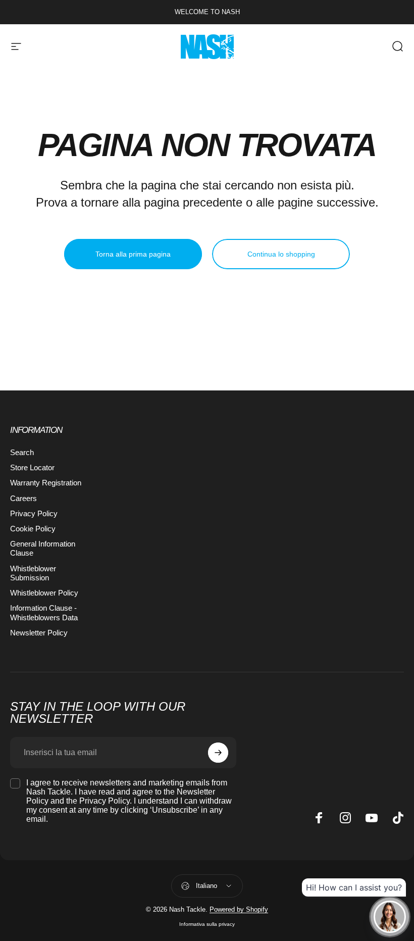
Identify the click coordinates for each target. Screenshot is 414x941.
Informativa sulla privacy (207, 924)
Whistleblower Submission (33, 573)
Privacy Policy (34, 514)
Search (22, 453)
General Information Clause (42, 548)
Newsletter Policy (39, 633)
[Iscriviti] (218, 752)
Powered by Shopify (239, 909)
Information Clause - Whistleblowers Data (44, 612)
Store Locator (32, 468)
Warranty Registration (45, 483)
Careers (23, 498)
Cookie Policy (33, 529)
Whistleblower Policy (44, 593)
